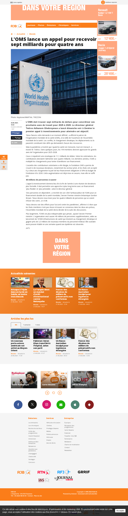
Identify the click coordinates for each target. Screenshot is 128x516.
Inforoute (49, 437)
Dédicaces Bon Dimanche (33, 442)
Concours (31, 462)
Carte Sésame (69, 430)
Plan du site (38, 496)
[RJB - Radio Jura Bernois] (24, 472)
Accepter (120, 511)
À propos (67, 422)
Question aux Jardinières (32, 450)
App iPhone (75, 404)
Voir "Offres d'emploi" (77, 379)
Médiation (67, 441)
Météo (48, 431)
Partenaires (68, 439)
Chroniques (63, 25)
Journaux (31, 25)
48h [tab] (16, 325)
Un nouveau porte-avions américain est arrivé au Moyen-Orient (19, 345)
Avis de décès (51, 443)
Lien (15, 143)
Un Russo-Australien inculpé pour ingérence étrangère (84, 294)
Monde (32, 34)
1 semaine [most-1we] (26, 325)
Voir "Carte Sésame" (47, 379)
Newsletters (60, 404)
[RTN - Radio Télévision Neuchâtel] (44, 472)
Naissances (32, 446)
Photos (41, 25)
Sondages (31, 459)
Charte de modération (72, 444)
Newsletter (68, 450)
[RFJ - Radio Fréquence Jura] (63, 472)
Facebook (18, 404)
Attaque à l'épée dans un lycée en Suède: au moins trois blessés (19, 293)
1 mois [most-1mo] (37, 325)
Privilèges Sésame (52, 428)
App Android (89, 404)
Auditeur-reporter (111, 2)
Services (75, 25)
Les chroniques (33, 425)
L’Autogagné (32, 453)
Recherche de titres (35, 428)
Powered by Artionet (70, 494)
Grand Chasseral (34, 436)
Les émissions (33, 422)
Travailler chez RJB (70, 436)
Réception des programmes (69, 426)
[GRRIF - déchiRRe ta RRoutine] (83, 472)
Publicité (67, 433)
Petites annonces (52, 434)
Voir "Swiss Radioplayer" (17, 379)
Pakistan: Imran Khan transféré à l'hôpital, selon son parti (41, 344)
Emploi (48, 440)
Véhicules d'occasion (53, 422)
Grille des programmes (32, 432)
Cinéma (49, 425)
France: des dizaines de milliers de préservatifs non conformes (64, 294)
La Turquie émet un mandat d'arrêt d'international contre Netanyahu (41, 295)
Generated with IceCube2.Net (87, 494)
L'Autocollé (32, 456)
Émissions (51, 25)
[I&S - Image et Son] (44, 480)
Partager (16, 133)
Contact (67, 447)
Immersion (32, 439)
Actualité (21, 34)
